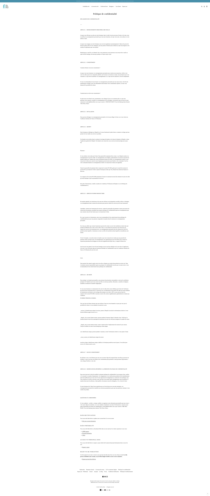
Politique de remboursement (126, 471)
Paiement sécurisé (90, 469)
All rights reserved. (110, 487)
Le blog (101, 471)
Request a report (85, 447)
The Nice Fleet (102, 487)
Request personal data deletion (89, 459)
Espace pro (124, 6)
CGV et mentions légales (111, 469)
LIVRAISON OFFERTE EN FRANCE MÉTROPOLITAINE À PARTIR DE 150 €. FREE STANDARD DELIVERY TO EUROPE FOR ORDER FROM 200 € (105, 1)
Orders (83, 435)
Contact (91, 471)
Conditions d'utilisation (113, 471)
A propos (96, 471)
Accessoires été (95, 6)
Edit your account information (89, 421)
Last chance (118, 6)
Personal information (87, 433)
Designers (112, 6)
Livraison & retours (100, 469)
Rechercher (82, 469)
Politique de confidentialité (124, 469)
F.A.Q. (105, 471)
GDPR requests (85, 431)
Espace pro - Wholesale (82, 471)
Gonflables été (87, 6)
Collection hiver (104, 6)
